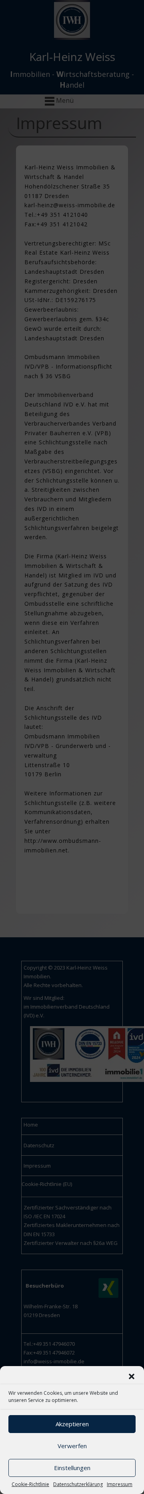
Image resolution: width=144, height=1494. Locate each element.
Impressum (119, 1484)
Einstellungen (72, 1468)
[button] (132, 1376)
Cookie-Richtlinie (30, 1484)
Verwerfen (72, 1446)
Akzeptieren (72, 1424)
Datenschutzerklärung (78, 1484)
